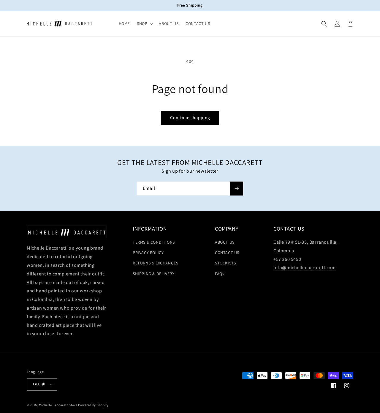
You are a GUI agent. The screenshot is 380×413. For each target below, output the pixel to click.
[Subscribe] (236, 189)
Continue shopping (190, 118)
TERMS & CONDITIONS (154, 242)
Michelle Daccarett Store (58, 405)
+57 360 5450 (287, 259)
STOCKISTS (225, 263)
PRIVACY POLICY (148, 253)
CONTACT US (227, 253)
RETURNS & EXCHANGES (155, 263)
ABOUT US (225, 242)
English (39, 384)
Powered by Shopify (93, 405)
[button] (144, 24)
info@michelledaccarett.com (304, 267)
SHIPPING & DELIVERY (153, 274)
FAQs (219, 274)
